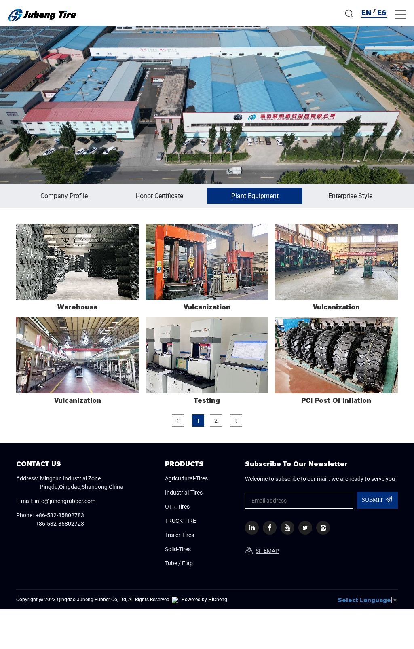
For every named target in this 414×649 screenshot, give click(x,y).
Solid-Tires (178, 549)
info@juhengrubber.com (65, 501)
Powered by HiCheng (204, 599)
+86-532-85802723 (60, 523)
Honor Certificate (159, 195)
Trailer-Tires (179, 535)
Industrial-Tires (184, 492)
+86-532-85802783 (60, 515)
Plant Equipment (255, 195)
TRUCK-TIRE (180, 520)
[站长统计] (175, 599)
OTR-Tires (177, 506)
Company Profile (64, 195)
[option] (207, 105)
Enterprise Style (350, 195)
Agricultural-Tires (186, 478)
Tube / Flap (179, 563)
